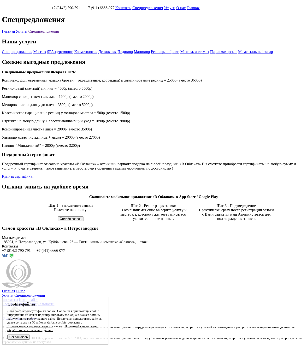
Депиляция (107, 52)
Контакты (123, 8)
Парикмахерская (223, 52)
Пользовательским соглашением (28, 326)
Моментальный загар (255, 52)
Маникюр (142, 52)
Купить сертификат (18, 176)
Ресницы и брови (165, 52)
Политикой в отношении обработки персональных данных (52, 328)
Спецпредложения (147, 8)
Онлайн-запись (71, 219)
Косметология (85, 52)
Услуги (169, 8)
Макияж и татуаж (194, 52)
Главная (193, 8)
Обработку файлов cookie (49, 322)
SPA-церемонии (60, 52)
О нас (181, 8)
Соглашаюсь (18, 337)
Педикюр (125, 52)
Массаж (39, 52)
